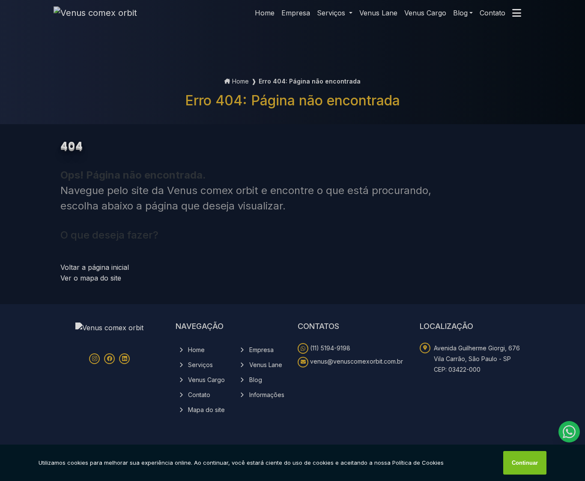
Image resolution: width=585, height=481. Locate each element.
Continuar (525, 463)
